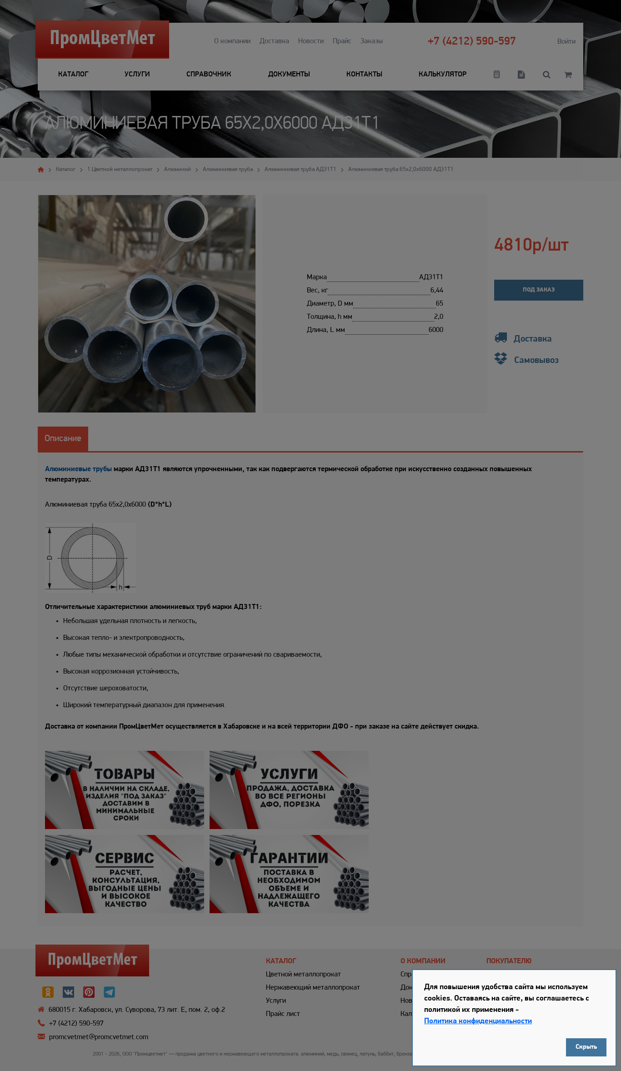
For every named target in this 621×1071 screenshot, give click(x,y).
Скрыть (586, 1047)
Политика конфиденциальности (478, 1021)
